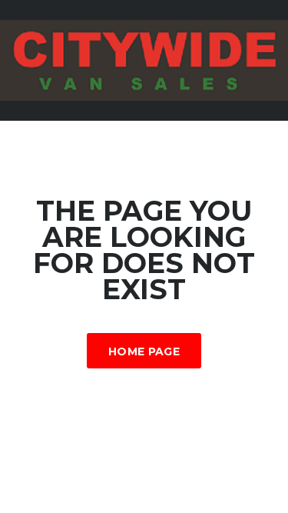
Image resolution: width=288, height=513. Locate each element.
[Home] (144, 59)
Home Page (144, 351)
